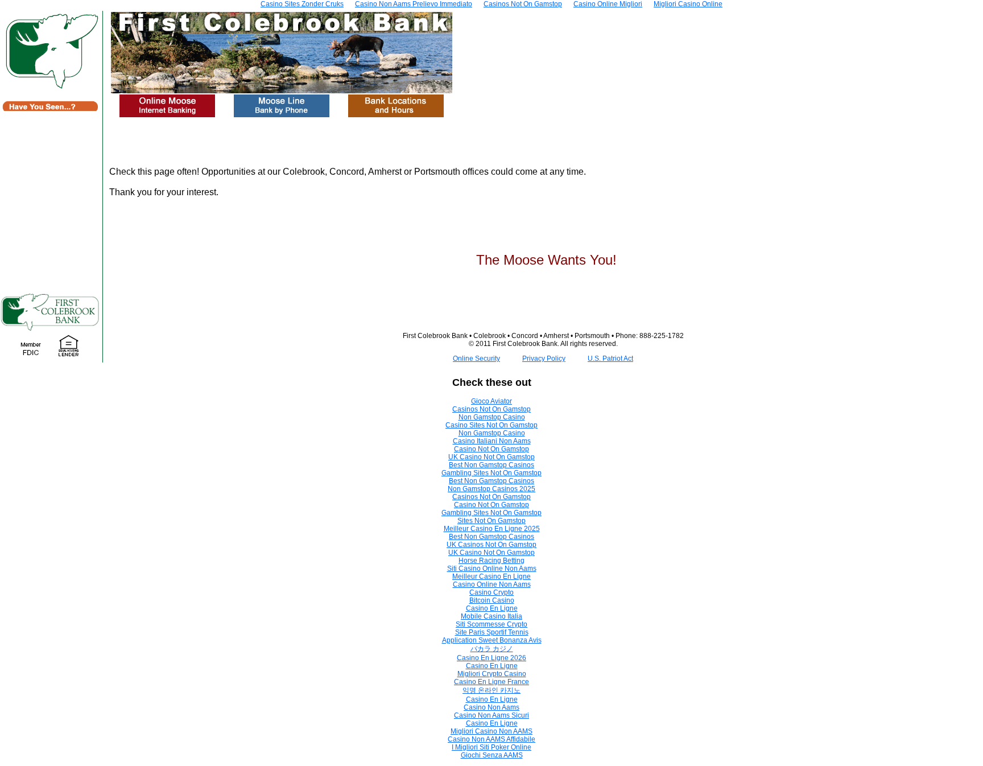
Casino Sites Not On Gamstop (491, 425)
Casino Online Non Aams (492, 584)
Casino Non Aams (491, 707)
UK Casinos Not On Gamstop (491, 545)
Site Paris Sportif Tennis (491, 632)
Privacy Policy (543, 359)
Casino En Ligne (492, 608)
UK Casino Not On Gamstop (491, 457)
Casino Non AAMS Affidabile (491, 739)
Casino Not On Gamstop (491, 449)
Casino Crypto (491, 592)
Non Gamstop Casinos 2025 (491, 489)
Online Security (476, 359)
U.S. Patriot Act (610, 359)
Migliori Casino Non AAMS (491, 731)
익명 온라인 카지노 (491, 690)
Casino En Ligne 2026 (491, 658)
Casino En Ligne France (491, 682)
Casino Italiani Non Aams (492, 441)
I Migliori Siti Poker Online (491, 747)
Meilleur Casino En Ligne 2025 (492, 529)
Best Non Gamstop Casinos (491, 465)
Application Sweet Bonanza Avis (492, 640)
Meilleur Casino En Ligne (491, 576)
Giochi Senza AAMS (492, 755)
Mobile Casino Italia (491, 616)
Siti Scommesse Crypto (491, 624)
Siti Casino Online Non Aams (491, 569)
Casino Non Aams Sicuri (491, 715)
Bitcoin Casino (491, 600)
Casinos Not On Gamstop (491, 409)
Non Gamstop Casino (492, 417)
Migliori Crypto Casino (491, 674)
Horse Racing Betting (491, 561)
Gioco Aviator (491, 401)
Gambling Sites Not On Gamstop (491, 473)
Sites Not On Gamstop (491, 521)
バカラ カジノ (491, 649)
